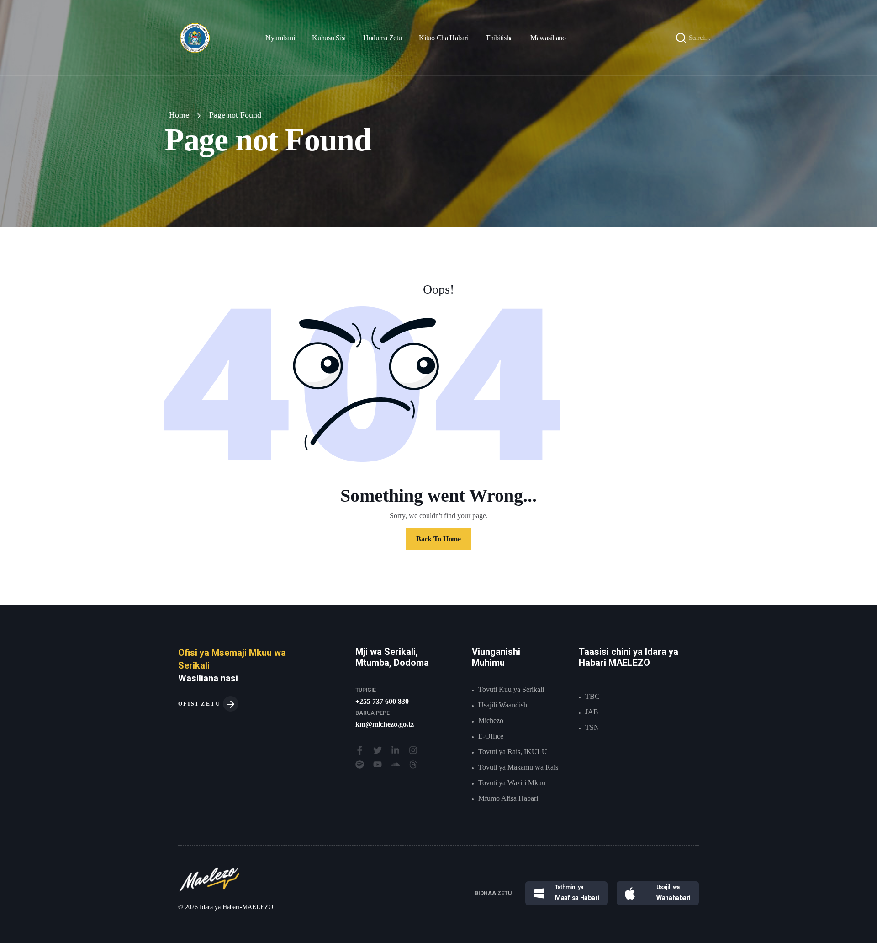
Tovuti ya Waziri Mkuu (511, 783)
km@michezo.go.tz (384, 724)
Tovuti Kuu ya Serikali (511, 689)
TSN (592, 727)
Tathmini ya (569, 887)
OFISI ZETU (200, 704)
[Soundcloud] (395, 764)
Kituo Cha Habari (443, 38)
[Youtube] (377, 764)
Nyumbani (280, 38)
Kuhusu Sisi (328, 38)
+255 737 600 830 (382, 701)
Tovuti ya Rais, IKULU (512, 751)
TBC (592, 696)
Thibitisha (499, 38)
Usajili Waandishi (503, 705)
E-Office (490, 736)
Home (179, 114)
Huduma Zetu (382, 38)
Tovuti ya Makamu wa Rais (518, 767)
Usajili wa (668, 887)
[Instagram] (413, 750)
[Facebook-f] (359, 750)
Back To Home (438, 539)
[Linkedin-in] (395, 750)
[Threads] (413, 764)
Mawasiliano (547, 38)
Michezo (490, 720)
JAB (591, 712)
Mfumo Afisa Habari (508, 798)
